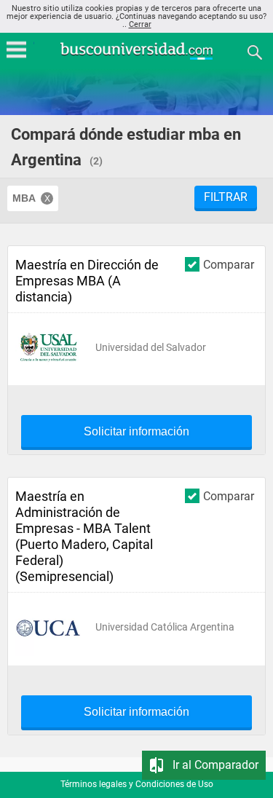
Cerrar (140, 24)
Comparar (228, 264)
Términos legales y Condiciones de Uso (136, 784)
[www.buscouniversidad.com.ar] (137, 58)
